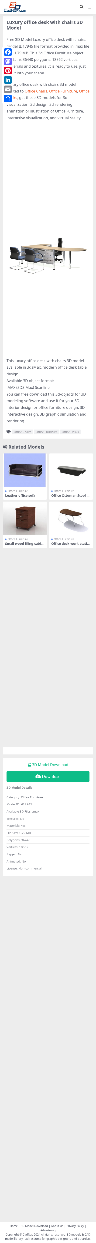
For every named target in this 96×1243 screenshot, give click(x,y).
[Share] (8, 98)
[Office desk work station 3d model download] (71, 518)
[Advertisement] (48, 174)
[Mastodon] (8, 61)
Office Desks (70, 432)
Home (14, 1226)
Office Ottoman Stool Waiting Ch (70, 497)
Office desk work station (70, 545)
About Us (57, 1226)
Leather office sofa (20, 495)
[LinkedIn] (8, 80)
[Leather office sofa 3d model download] (25, 470)
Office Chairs (36, 91)
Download (51, 776)
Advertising (48, 1230)
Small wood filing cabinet (25, 545)
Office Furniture (63, 91)
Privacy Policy (75, 1226)
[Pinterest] (8, 70)
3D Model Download (34, 1226)
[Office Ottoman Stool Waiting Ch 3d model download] (71, 470)
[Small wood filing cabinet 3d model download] (25, 518)
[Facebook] (8, 52)
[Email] (8, 89)
